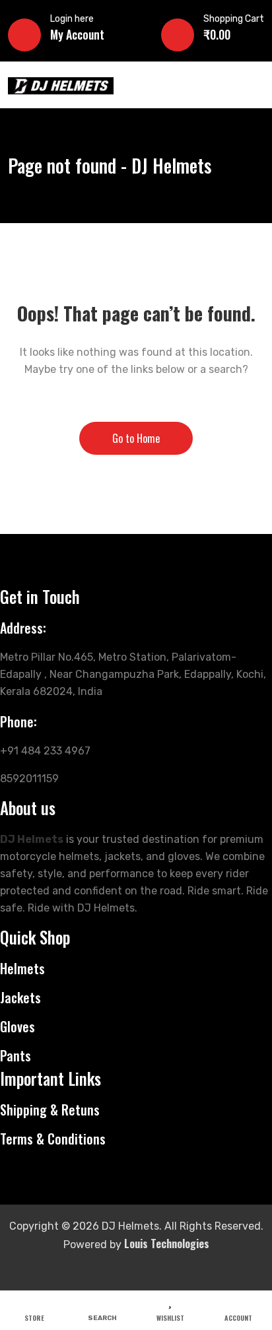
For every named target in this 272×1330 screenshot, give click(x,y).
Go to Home (136, 438)
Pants (15, 1055)
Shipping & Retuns (50, 1109)
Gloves (17, 1026)
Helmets (22, 968)
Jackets (20, 997)
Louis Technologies (166, 1243)
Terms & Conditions (53, 1138)
